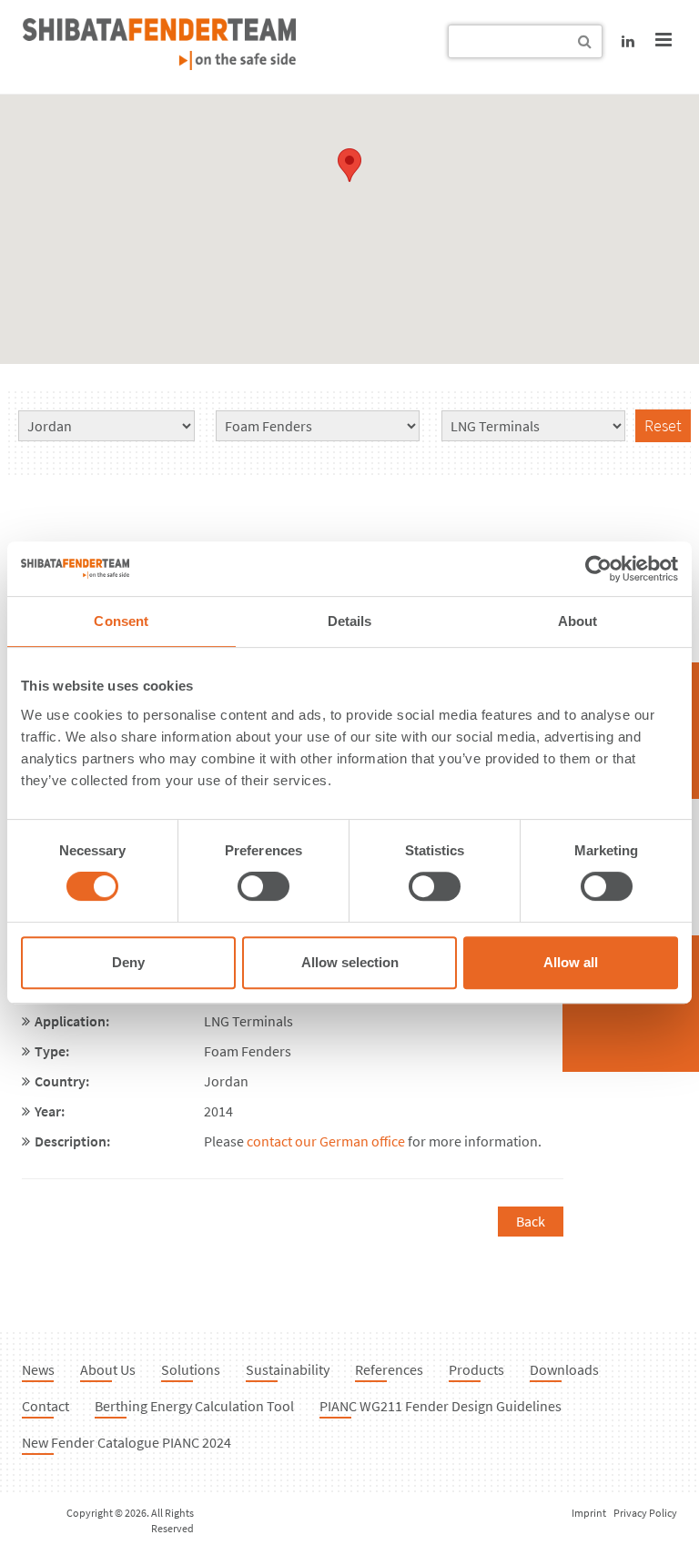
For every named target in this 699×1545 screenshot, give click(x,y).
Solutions (190, 1369)
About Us (108, 1369)
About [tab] (578, 621)
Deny (128, 962)
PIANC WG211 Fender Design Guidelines (440, 1406)
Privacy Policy (645, 1513)
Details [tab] (350, 621)
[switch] (263, 886)
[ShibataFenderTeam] (159, 65)
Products (476, 1369)
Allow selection (350, 962)
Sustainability (287, 1369)
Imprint (589, 1513)
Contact (45, 1406)
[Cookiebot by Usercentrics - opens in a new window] (598, 568)
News (38, 1369)
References (389, 1369)
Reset (663, 425)
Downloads (564, 1369)
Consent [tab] (121, 621)
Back (530, 1221)
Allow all (570, 962)
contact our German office (326, 1141)
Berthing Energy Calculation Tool (194, 1406)
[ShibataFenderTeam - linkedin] (628, 41)
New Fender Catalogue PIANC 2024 (126, 1442)
